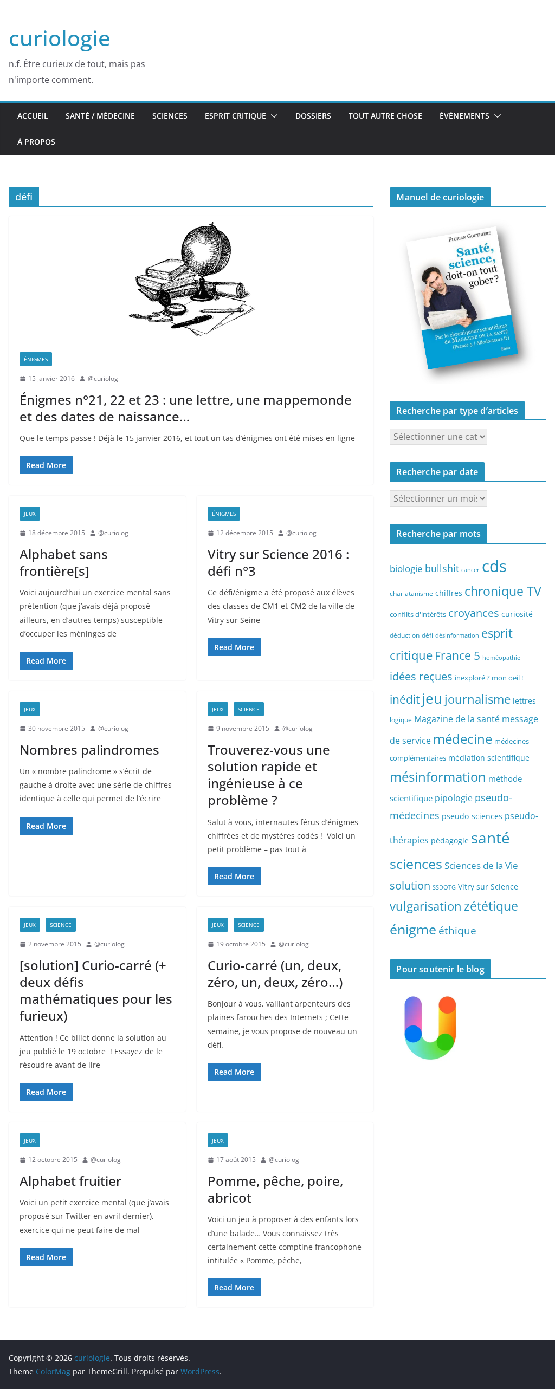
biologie (406, 568)
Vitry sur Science (488, 886)
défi (427, 635)
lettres (524, 701)
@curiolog (103, 378)
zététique (491, 905)
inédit (405, 699)
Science (249, 709)
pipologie (454, 798)
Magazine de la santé (457, 719)
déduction (405, 635)
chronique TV (502, 591)
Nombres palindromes (89, 749)
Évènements (464, 116)
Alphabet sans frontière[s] (64, 562)
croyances (473, 612)
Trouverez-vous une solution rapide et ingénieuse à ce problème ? (269, 775)
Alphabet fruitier (70, 1181)
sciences (416, 863)
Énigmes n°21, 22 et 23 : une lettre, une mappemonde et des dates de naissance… (186, 408)
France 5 (457, 655)
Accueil (32, 116)
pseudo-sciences (472, 816)
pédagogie (450, 840)
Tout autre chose (385, 116)
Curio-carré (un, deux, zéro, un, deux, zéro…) (275, 973)
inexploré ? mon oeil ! (489, 678)
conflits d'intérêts (418, 614)
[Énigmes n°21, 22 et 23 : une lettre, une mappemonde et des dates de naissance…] (191, 278)
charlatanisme (411, 593)
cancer (470, 570)
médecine (462, 739)
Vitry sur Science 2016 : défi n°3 (278, 562)
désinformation (457, 635)
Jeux (30, 513)
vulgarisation (426, 906)
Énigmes (36, 359)
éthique (457, 931)
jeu (432, 698)
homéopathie (501, 657)
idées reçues (421, 676)
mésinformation (438, 777)
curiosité (517, 614)
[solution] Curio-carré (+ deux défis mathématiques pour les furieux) (96, 990)
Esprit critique (235, 116)
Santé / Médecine (100, 116)
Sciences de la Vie (481, 865)
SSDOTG (444, 887)
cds (494, 566)
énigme (413, 929)
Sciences (170, 116)
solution (410, 885)
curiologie (60, 38)
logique (401, 719)
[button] (272, 116)
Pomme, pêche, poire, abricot (275, 1189)
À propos (36, 142)
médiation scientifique (489, 757)
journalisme (477, 699)
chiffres (448, 593)
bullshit (442, 568)
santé (490, 837)
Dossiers (313, 116)
